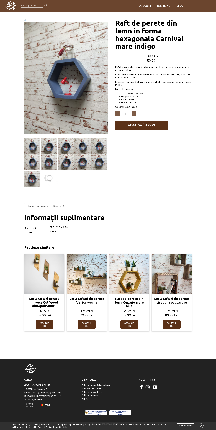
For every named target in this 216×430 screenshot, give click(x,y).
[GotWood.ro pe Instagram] (147, 387)
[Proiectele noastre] (187, 6)
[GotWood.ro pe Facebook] (141, 387)
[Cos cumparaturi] (211, 6)
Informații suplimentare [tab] (37, 206)
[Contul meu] (205, 6)
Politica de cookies (92, 391)
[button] (25, 20)
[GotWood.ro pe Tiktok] (159, 387)
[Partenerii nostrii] (199, 6)
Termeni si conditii (91, 388)
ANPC (85, 398)
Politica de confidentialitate (96, 385)
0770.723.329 (41, 388)
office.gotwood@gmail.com (46, 392)
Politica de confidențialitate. (58, 427)
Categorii (144, 5)
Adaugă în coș (141, 125)
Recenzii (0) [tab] (58, 206)
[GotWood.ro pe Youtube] (154, 387)
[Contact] (193, 6)
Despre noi (164, 5)
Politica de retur (90, 395)
